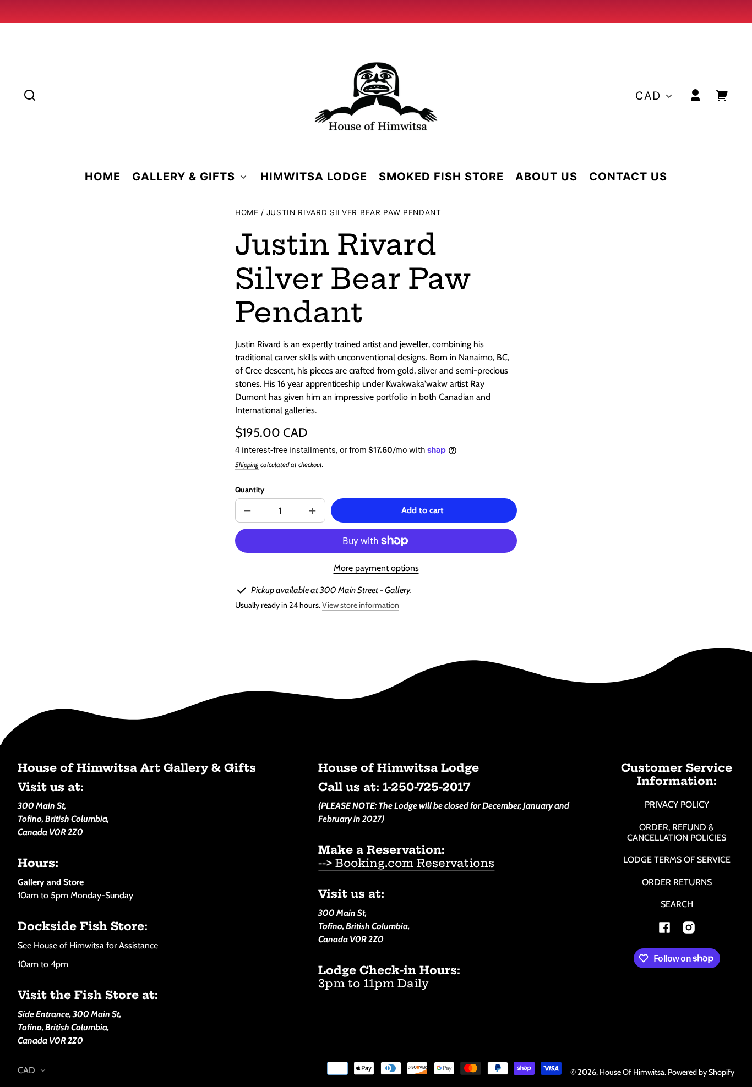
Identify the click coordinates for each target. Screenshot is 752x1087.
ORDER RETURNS (677, 882)
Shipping (247, 464)
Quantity (249, 489)
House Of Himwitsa (632, 1072)
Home (247, 212)
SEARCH (677, 904)
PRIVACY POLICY (677, 804)
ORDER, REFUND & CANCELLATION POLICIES (676, 832)
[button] (30, 95)
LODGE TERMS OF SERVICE (677, 859)
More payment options (376, 568)
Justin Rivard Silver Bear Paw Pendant (354, 212)
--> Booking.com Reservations (406, 863)
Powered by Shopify (701, 1072)
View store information (360, 605)
